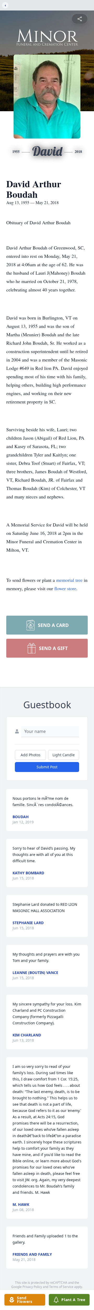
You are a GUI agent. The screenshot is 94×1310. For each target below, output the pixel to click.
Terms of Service (61, 1287)
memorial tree (69, 580)
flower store (65, 588)
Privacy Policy (32, 1287)
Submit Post (47, 766)
